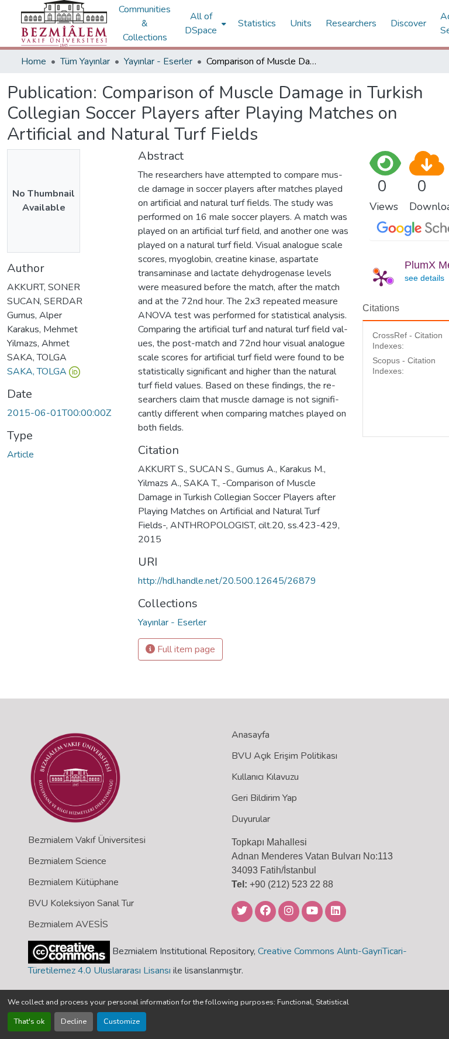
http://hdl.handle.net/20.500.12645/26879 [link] (227, 580)
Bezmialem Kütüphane (73, 882)
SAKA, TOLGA (37, 371)
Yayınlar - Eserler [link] (158, 61)
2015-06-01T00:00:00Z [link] (59, 413)
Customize (121, 1021)
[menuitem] (204, 23)
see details (424, 278)
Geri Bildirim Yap (264, 798)
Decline (74, 1021)
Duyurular (251, 819)
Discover (408, 23)
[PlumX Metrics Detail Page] (381, 278)
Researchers (351, 23)
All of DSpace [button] (201, 23)
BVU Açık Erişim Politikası (284, 756)
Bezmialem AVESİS (68, 924)
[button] (64, 23)
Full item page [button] (185, 649)
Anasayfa (251, 734)
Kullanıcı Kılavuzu (265, 777)
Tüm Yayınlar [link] (85, 61)
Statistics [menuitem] (257, 23)
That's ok (29, 1021)
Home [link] (33, 61)
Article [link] (20, 454)
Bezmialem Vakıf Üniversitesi (87, 840)
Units (301, 23)
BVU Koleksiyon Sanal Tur (81, 903)
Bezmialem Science (67, 861)
